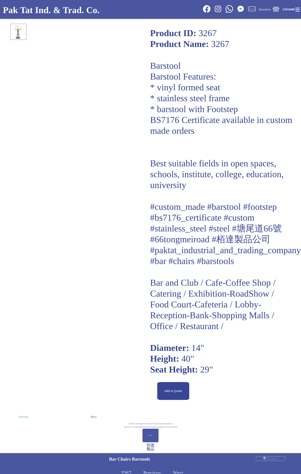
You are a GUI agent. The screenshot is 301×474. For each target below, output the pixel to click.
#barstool (224, 207)
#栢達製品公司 (241, 239)
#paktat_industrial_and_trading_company (225, 250)
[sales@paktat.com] (252, 11)
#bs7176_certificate (185, 218)
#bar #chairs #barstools (192, 261)
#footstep (260, 207)
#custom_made (177, 207)
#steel (219, 228)
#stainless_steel (178, 228)
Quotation (265, 9)
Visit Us (151, 435)
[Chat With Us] (240, 11)
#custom (239, 218)
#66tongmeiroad (179, 239)
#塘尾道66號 (257, 228)
